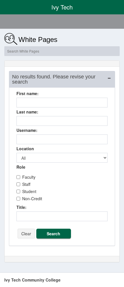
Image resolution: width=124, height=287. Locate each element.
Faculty (28, 177)
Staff (26, 184)
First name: (27, 93)
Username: (26, 130)
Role (20, 167)
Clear (26, 233)
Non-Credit (32, 198)
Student (29, 191)
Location (25, 148)
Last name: (27, 112)
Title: (21, 207)
